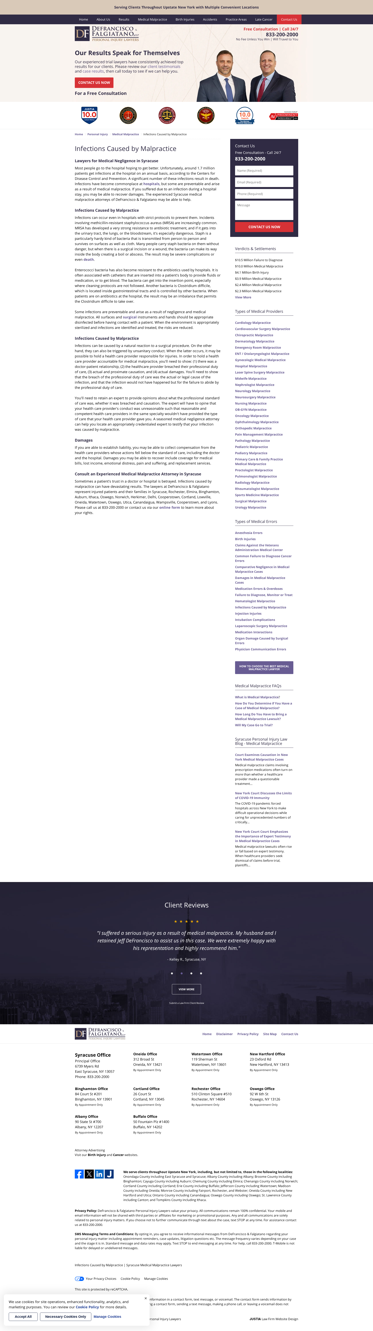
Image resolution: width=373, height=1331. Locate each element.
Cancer (118, 1155)
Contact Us (289, 19)
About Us (103, 19)
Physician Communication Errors (260, 649)
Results (124, 19)
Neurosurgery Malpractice (255, 397)
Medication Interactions (253, 632)
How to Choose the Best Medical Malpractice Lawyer (264, 667)
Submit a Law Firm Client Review (186, 1003)
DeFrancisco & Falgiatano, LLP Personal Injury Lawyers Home (107, 34)
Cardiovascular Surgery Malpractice (262, 329)
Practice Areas (236, 19)
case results (93, 71)
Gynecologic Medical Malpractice (260, 360)
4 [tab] (201, 973)
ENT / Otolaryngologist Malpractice (262, 354)
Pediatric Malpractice (251, 447)
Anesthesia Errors (248, 533)
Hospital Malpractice (251, 366)
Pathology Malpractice (252, 440)
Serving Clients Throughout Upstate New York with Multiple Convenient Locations (186, 7)
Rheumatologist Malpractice (257, 489)
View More (243, 297)
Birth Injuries (185, 19)
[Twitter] (89, 1174)
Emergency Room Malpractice (258, 347)
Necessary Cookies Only (65, 1317)
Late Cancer (264, 19)
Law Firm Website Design (274, 1319)
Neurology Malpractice (252, 391)
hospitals (151, 183)
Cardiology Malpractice (253, 323)
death (89, 259)
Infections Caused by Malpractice (260, 607)
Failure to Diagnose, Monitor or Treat (264, 595)
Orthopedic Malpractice (253, 428)
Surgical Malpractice (251, 501)
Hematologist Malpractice (255, 601)
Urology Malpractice (250, 507)
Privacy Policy (248, 1034)
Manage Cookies (156, 1278)
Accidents (210, 19)
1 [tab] (172, 973)
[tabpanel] (89, 115)
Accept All (23, 1317)
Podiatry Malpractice (251, 453)
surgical (130, 317)
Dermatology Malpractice (254, 341)
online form (169, 507)
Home (83, 19)
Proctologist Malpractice (254, 470)
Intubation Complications (255, 620)
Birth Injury (97, 1155)
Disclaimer (224, 1034)
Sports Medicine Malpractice (257, 495)
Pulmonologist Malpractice (256, 476)
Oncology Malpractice (252, 416)
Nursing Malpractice (251, 403)
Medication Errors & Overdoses (259, 589)
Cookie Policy (130, 1278)
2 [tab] (181, 973)
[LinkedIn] (99, 1174)
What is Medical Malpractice (257, 697)
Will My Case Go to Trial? (254, 725)
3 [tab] (191, 973)
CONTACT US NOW (94, 82)
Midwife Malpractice (251, 378)
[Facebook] (79, 1174)
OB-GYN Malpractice (251, 409)
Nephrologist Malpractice (254, 385)
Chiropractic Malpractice (254, 335)
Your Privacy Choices (101, 1278)
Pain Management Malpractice (259, 434)
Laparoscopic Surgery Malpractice (261, 626)
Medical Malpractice (152, 19)
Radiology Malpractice (252, 482)
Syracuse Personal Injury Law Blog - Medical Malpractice (261, 741)
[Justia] (109, 1174)
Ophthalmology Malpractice (257, 422)
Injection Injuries (248, 613)
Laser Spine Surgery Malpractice (259, 372)
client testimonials (164, 66)
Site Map (270, 1034)
